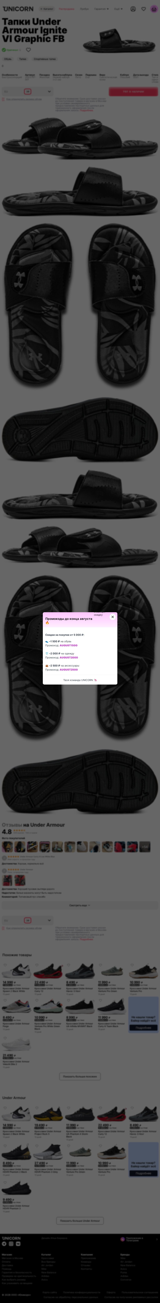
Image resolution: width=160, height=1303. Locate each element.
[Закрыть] (113, 617)
